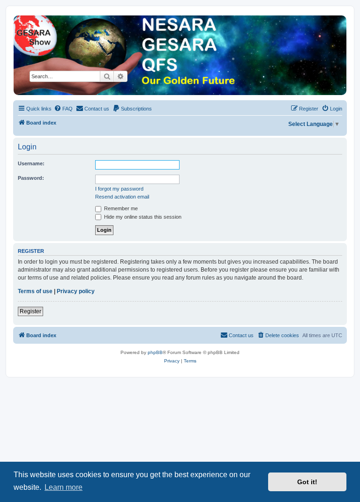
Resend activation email (122, 196)
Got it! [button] (307, 482)
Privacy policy (76, 291)
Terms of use (35, 291)
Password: (31, 178)
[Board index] (180, 55)
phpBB (155, 352)
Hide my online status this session (142, 217)
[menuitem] (63, 108)
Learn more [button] (63, 487)
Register (30, 311)
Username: (31, 163)
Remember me (120, 208)
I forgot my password (119, 189)
